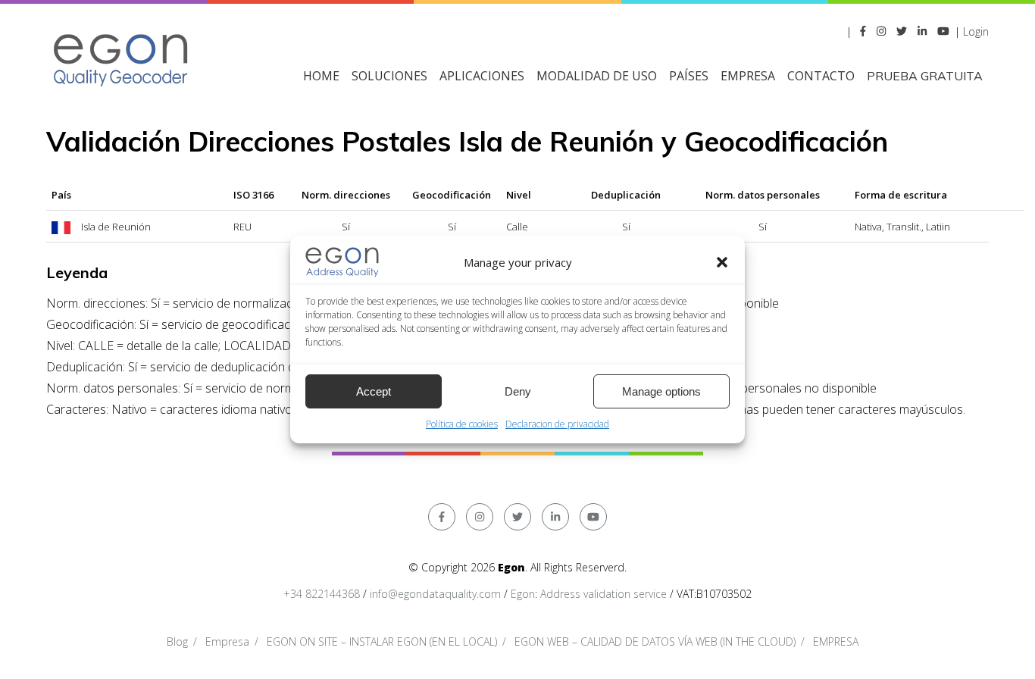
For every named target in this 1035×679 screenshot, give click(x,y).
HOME (321, 75)
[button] (722, 262)
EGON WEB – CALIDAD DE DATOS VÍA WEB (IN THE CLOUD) (655, 641)
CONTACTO (821, 75)
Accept (373, 391)
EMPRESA (748, 75)
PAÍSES (688, 75)
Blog (177, 641)
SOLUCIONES (389, 75)
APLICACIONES (481, 75)
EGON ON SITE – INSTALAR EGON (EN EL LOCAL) (382, 641)
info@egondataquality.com (435, 594)
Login (976, 31)
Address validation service (603, 594)
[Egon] (122, 58)
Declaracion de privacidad (557, 424)
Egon (523, 594)
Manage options (661, 391)
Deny (518, 391)
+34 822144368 (321, 594)
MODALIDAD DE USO (596, 75)
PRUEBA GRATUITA (925, 75)
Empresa (227, 641)
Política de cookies (462, 424)
